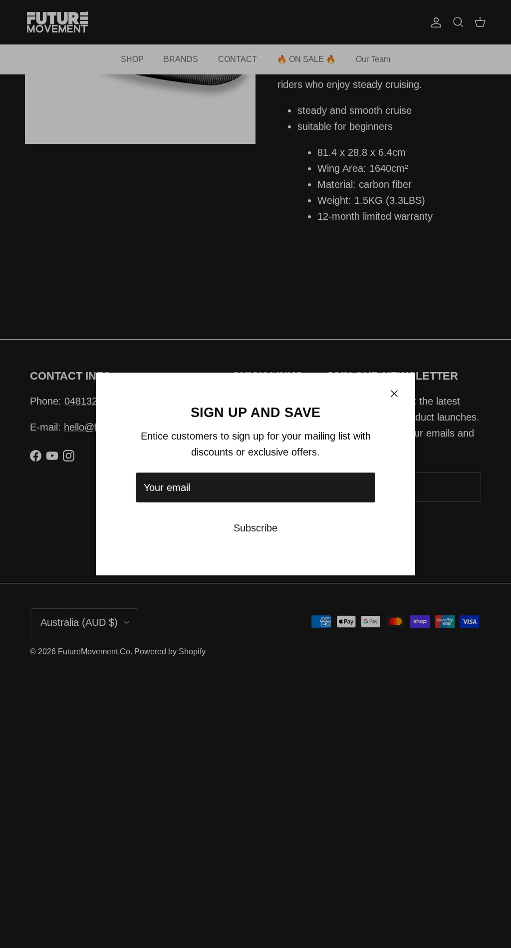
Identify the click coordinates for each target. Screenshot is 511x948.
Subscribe (255, 527)
